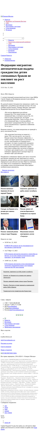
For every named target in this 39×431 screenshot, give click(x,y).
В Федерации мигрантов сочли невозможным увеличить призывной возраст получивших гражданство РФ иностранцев (19, 265)
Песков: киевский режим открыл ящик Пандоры (18, 281)
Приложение (12, 52)
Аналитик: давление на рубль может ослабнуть (18, 271)
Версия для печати (8, 170)
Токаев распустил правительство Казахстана (17, 291)
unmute (7, 411)
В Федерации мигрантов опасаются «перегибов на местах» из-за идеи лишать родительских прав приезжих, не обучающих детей (21, 255)
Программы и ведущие (13, 26)
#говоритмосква (10, 60)
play (6, 406)
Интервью (9, 25)
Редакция (9, 30)
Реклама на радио (6, 343)
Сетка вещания (10, 28)
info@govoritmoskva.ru (17, 310)
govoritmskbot (12, 306)
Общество (8, 59)
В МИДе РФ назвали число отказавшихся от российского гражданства (19, 246)
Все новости (5, 172)
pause (6, 407)
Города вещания (6, 346)
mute (6, 409)
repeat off (7, 422)
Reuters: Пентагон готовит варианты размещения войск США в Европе (18, 286)
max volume (8, 412)
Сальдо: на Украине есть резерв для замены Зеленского (17, 276)
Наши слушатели (6, 350)
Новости (7, 19)
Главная (3, 55)
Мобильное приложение (12, 327)
